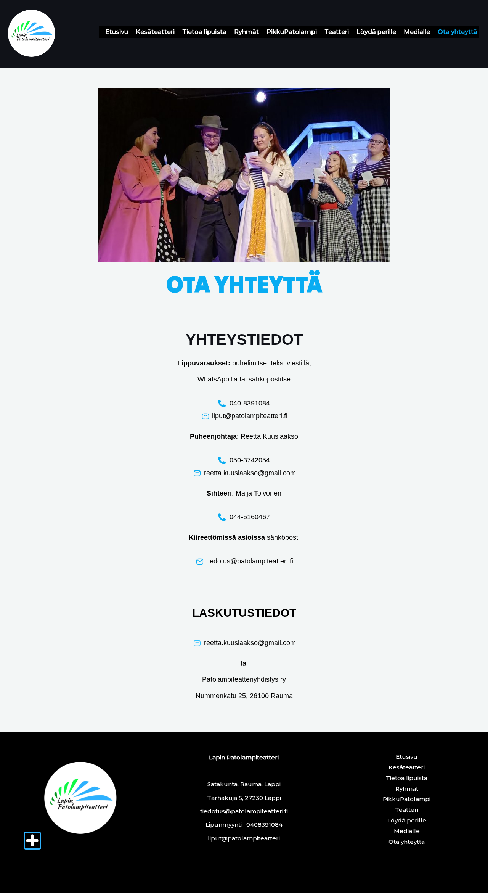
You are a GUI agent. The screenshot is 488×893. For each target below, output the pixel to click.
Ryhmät (246, 31)
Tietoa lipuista (204, 31)
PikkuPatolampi (291, 31)
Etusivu (116, 31)
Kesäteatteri (155, 31)
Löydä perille (376, 31)
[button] (32, 840)
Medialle (417, 31)
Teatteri (336, 31)
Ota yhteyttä (457, 31)
